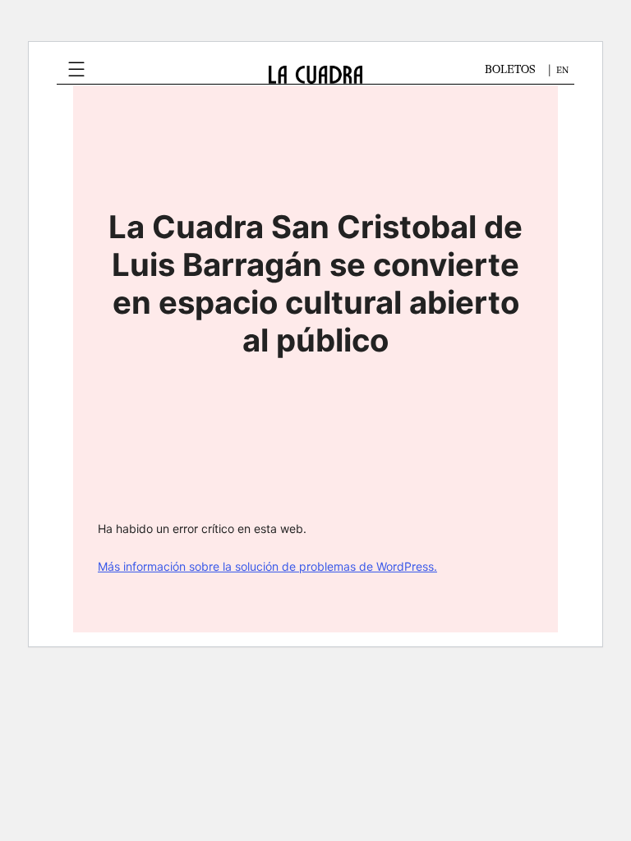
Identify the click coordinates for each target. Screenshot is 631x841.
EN (562, 70)
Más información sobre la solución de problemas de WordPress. (267, 566)
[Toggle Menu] (76, 69)
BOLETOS (510, 70)
